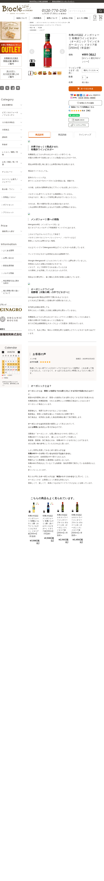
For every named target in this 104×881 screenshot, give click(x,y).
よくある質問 (8, 250)
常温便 (40, 27)
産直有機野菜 (7, 105)
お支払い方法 (67, 18)
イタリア (42, 30)
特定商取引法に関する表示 (11, 281)
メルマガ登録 (8, 273)
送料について (52, 18)
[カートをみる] (100, 16)
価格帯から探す (8, 231)
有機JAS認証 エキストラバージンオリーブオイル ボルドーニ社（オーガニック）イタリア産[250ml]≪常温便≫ (62, 525)
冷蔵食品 (5, 129)
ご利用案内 (36, 18)
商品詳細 (62, 134)
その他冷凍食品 (8, 122)
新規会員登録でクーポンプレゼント (63, 1)
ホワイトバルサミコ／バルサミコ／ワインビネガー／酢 (53, 22)
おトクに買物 (82, 18)
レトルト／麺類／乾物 (10, 153)
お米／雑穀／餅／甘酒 (10, 163)
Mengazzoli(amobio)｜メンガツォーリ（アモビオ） (46, 25)
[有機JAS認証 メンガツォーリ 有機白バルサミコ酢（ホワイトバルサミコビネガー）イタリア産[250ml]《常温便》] (33, 507)
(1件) (88, 110)
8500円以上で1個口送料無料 (39, 1)
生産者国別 (33, 30)
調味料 (32, 22)
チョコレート (7, 172)
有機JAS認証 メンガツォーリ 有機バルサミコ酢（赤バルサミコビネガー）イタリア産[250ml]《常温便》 (48, 524)
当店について (21, 18)
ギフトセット (8, 205)
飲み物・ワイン (8, 189)
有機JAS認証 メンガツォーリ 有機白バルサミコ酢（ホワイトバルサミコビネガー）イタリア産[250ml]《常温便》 (33, 525)
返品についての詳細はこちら (82, 107)
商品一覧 (32, 27)
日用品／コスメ (9, 197)
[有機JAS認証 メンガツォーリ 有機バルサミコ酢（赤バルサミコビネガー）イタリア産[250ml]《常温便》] (48, 507)
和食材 (4, 144)
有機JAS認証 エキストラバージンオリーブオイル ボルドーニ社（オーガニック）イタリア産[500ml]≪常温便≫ (77, 525)
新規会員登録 (8, 265)
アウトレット (8, 212)
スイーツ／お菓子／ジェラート (10, 180)
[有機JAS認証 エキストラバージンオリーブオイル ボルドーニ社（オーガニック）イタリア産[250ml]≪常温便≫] (62, 507)
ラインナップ (85, 134)
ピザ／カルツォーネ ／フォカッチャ (10, 113)
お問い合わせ (8, 258)
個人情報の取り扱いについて (11, 291)
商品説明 (39, 134)
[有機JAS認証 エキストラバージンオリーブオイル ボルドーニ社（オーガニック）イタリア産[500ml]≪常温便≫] (77, 507)
